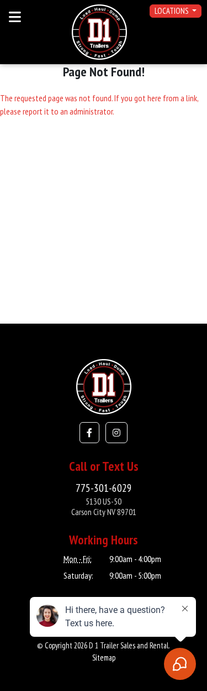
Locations (172, 11)
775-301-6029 (104, 488)
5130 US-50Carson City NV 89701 (103, 506)
